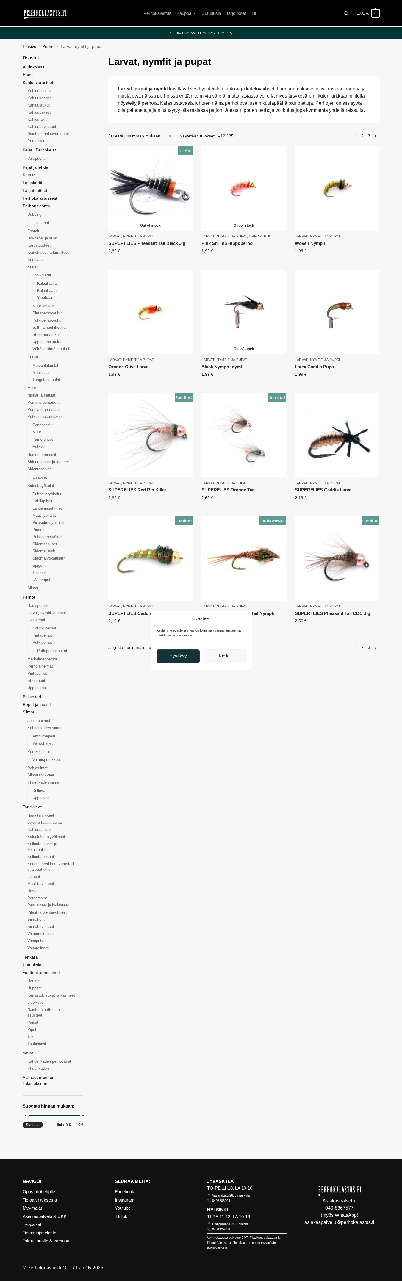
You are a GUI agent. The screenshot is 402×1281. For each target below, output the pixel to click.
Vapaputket (37, 941)
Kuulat (32, 357)
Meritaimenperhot (42, 659)
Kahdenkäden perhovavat (49, 1061)
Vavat (28, 1052)
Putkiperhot (42, 642)
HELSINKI (217, 1209)
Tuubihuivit (36, 1044)
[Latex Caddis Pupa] (337, 312)
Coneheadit (42, 425)
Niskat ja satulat (41, 395)
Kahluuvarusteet (38, 82)
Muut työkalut (44, 515)
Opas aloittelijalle (39, 1191)
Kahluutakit (37, 119)
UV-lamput (41, 579)
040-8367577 (339, 1207)
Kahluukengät (39, 98)
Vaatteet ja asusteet (41, 972)
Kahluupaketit (39, 112)
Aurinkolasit (33, 67)
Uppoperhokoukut (47, 341)
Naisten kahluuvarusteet (48, 133)
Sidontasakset (44, 544)
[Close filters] (85, 58)
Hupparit (34, 988)
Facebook (124, 1191)
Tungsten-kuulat (46, 380)
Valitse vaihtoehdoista (150, 263)
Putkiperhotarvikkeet (45, 416)
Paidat (32, 1022)
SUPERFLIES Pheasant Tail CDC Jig (332, 613)
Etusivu (29, 46)
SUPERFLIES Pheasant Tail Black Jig (146, 243)
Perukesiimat (38, 751)
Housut (33, 981)
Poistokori (32, 696)
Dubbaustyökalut (46, 494)
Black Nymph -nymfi (222, 366)
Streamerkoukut (46, 334)
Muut (31, 388)
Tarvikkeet (32, 806)
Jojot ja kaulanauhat (44, 822)
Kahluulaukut (38, 105)
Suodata (33, 1125)
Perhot (48, 46)
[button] (368, 13)
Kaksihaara (47, 283)
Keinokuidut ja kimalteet (48, 252)
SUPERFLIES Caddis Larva (323, 489)
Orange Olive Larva (128, 366)
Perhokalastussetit (40, 198)
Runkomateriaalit (41, 454)
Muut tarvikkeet (40, 883)
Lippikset (35, 1002)
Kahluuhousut (39, 91)
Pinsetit (39, 529)
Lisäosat (39, 477)
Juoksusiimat (38, 720)
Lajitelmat (40, 222)
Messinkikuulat (45, 365)
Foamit (33, 231)
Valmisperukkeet (46, 759)
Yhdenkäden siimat (43, 782)
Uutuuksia (32, 964)
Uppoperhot (261, 236)
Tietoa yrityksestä (40, 1199)
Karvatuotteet (39, 245)
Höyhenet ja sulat (42, 238)
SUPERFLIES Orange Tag (228, 489)
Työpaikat (32, 1224)
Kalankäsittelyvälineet (46, 836)
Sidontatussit (43, 551)
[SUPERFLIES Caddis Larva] (337, 435)
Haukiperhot (37, 605)
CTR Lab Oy (78, 1267)
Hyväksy (178, 655)
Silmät (32, 588)
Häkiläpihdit (42, 501)
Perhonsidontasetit (43, 402)
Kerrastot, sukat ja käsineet (51, 995)
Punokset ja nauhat (44, 409)
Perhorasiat (37, 898)
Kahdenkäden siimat (44, 728)
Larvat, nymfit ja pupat (131, 236)
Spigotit (39, 565)
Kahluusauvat (39, 829)
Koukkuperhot (44, 628)
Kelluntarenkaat (40, 856)
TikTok (121, 1216)
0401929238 (221, 1229)
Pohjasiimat (37, 768)
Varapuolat (36, 158)
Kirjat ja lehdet (36, 167)
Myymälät (32, 1207)
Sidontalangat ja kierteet (48, 462)
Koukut (33, 266)
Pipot (31, 1029)
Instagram (124, 1199)
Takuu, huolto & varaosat (47, 1240)
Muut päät (41, 372)
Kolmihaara (47, 290)
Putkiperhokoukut (47, 320)
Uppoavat (40, 797)
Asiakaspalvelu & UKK (45, 1216)
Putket (38, 446)
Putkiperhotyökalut (48, 537)
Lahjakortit (32, 182)
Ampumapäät (43, 736)
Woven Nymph (310, 243)
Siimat (28, 712)
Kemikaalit (36, 259)
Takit (31, 1036)
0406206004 (221, 1200)
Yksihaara (45, 297)
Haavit (29, 74)
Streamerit (36, 680)
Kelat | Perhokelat (39, 150)
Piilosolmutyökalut (48, 522)
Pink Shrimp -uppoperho (227, 243)
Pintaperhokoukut (47, 313)
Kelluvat (39, 790)
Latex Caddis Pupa (314, 366)
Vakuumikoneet (40, 933)
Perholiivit (35, 141)
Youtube (123, 1207)
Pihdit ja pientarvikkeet (47, 912)
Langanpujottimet (47, 508)
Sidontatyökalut (40, 485)
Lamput (33, 876)
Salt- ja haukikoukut (49, 327)
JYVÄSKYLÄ (220, 1181)
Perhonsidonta (36, 205)
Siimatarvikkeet (40, 775)
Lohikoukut (41, 275)
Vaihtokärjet (42, 743)
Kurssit (29, 175)
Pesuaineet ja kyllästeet (48, 905)
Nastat (33, 891)
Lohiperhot (36, 620)
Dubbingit (35, 214)
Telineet (39, 572)
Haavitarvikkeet (40, 815)
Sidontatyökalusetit (48, 558)
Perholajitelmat (40, 666)
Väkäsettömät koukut (50, 349)
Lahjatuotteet (35, 190)
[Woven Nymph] (337, 188)
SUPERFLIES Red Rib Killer (137, 489)
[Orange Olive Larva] (150, 312)
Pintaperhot (42, 635)
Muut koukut (43, 306)
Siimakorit (36, 919)
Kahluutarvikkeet (41, 126)
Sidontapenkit (39, 469)
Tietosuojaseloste (39, 1232)
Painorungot (42, 439)
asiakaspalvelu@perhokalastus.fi (339, 1222)
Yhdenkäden (38, 1068)
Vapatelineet (38, 948)
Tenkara (30, 957)
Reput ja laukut (37, 704)
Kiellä (224, 655)
